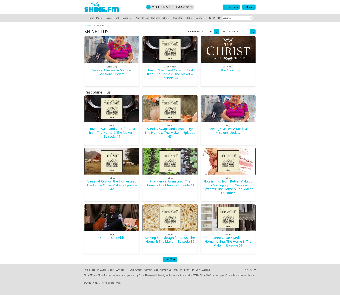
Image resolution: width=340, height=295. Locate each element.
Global (189, 17)
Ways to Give (142, 17)
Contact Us (165, 269)
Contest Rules (151, 269)
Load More (170, 259)
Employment (135, 269)
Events (109, 17)
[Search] (253, 31)
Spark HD (189, 269)
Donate (250, 7)
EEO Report (121, 269)
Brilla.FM (177, 269)
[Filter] (216, 31)
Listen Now (232, 7)
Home (91, 17)
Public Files (89, 269)
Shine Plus (178, 17)
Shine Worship (203, 269)
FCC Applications (105, 269)
